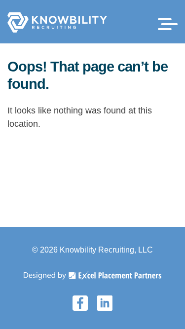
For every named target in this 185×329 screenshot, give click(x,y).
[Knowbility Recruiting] (57, 30)
